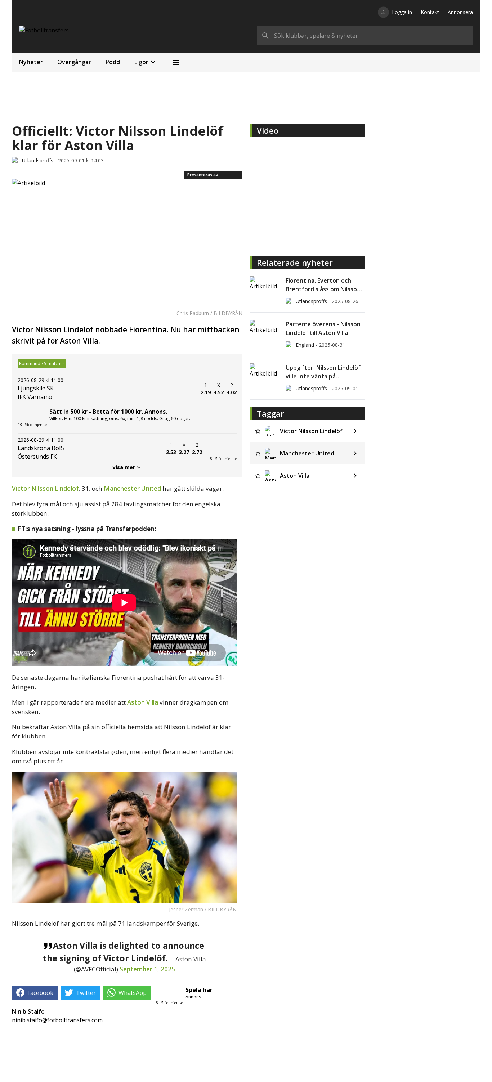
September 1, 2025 (147, 969)
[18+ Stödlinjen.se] (222, 448)
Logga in (402, 12)
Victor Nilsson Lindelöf (45, 488)
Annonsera (460, 12)
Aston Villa (142, 702)
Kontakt (430, 12)
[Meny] (175, 62)
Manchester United (132, 488)
